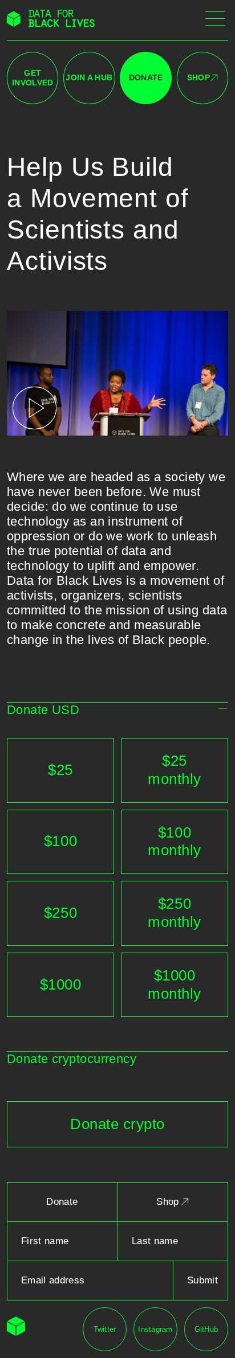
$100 (60, 841)
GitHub (206, 1329)
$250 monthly (174, 912)
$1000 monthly (174, 984)
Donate (146, 77)
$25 (60, 769)
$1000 (61, 984)
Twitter (105, 1329)
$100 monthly (174, 841)
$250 (60, 912)
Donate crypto (117, 1124)
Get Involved (32, 77)
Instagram (155, 1329)
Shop (198, 77)
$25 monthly (174, 769)
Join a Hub (89, 77)
